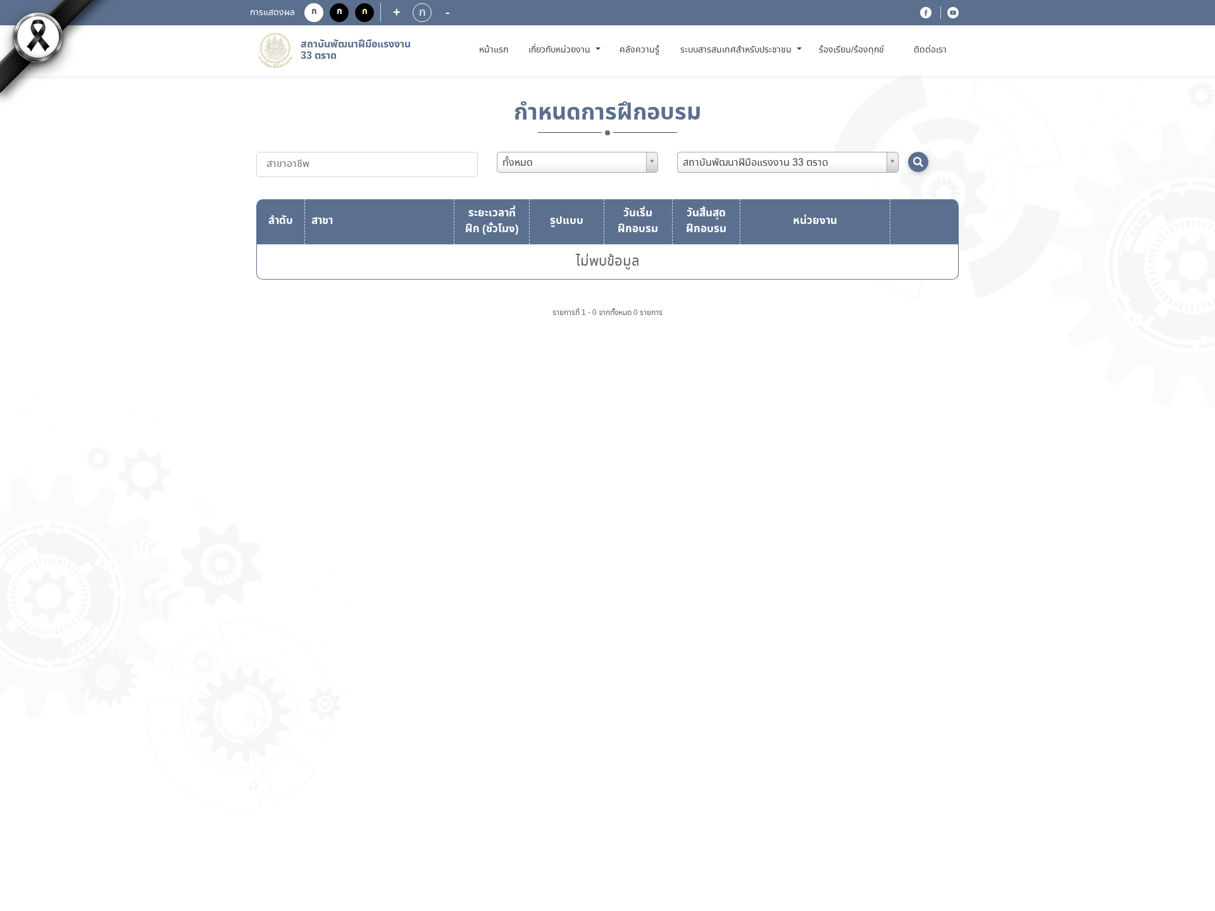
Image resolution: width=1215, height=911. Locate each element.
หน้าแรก (496, 49)
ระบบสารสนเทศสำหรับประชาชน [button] (737, 50)
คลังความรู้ (639, 50)
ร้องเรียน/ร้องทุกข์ (851, 50)
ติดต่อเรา (930, 50)
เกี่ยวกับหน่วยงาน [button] (560, 50)
